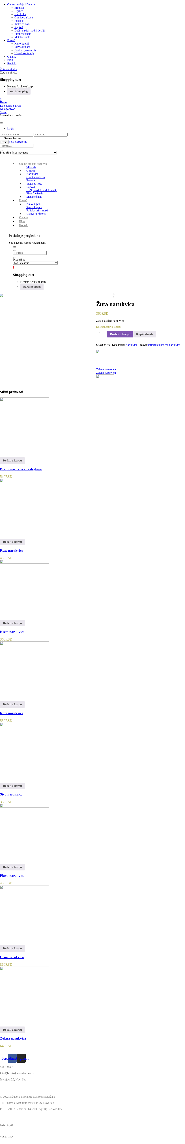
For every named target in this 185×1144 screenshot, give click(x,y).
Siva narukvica (11, 794)
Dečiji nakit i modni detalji (29, 30)
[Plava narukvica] (24, 806)
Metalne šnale (22, 37)
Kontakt (11, 63)
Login (10, 128)
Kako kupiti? (21, 43)
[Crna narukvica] (24, 887)
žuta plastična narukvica (166, 344)
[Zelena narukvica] (24, 969)
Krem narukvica (12, 632)
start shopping (19, 91)
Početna (147, 293)
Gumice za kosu (23, 17)
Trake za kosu (22, 24)
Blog (10, 59)
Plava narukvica (12, 876)
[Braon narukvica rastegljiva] (24, 400)
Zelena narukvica (13, 1038)
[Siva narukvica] (24, 725)
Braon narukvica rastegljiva (21, 469)
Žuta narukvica (8, 69)
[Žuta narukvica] (1, 118)
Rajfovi (18, 27)
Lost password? (18, 141)
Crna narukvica (12, 957)
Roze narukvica (11, 550)
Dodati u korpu (120, 334)
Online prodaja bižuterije (21, 4)
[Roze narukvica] (24, 481)
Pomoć (11, 40)
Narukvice (20, 14)
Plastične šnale (22, 33)
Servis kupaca (22, 46)
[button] (0, 99)
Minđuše (19, 7)
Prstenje (18, 20)
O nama (11, 56)
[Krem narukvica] (24, 562)
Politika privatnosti (25, 50)
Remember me (12, 138)
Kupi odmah (144, 334)
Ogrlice (18, 10)
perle (150, 344)
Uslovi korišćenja (24, 53)
